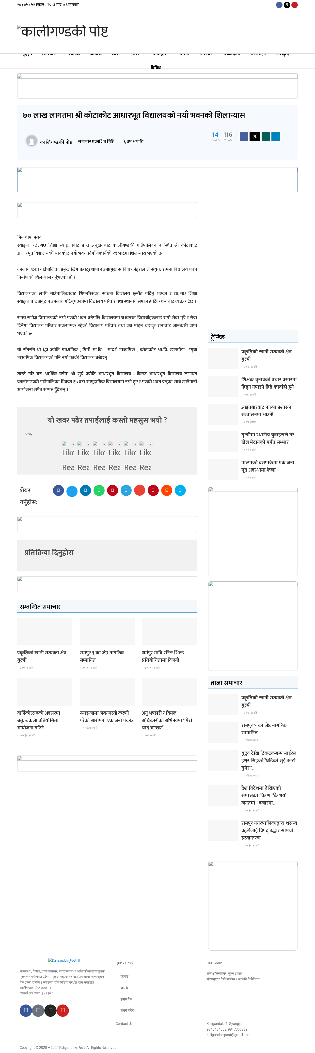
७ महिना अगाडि (151, 668)
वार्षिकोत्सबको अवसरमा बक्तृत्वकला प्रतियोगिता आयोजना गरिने (38, 720)
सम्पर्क (124, 988)
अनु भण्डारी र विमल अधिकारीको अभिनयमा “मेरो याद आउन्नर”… (167, 720)
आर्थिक (96, 54)
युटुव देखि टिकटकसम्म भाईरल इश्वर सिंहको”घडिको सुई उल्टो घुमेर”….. (268, 760)
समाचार (48, 54)
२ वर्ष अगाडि (150, 735)
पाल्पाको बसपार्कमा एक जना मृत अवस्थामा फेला (267, 466)
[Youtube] (63, 1010)
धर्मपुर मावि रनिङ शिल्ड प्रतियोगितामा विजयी (163, 656)
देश (136, 54)
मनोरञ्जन (159, 54)
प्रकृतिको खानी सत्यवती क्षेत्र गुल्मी (41, 656)
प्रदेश (115, 54)
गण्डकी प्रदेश (152, 641)
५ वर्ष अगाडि (249, 422)
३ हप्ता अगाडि (25, 668)
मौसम (184, 54)
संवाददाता (231, 54)
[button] (58, 490)
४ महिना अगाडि (251, 810)
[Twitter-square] (38, 1010)
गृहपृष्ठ (27, 54)
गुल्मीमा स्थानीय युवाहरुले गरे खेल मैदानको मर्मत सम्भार (267, 438)
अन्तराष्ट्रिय (258, 54)
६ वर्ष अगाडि (249, 450)
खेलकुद (282, 54)
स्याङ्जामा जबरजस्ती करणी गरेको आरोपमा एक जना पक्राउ (107, 717)
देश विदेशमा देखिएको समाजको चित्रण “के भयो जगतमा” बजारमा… (264, 795)
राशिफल (206, 54)
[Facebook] (26, 1010)
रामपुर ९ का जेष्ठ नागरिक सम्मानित (102, 656)
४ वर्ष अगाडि (250, 395)
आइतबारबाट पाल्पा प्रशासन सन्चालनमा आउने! (266, 411)
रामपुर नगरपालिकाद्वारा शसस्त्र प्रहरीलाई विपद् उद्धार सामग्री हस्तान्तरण (269, 830)
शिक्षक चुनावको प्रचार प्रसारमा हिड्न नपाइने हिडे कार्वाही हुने (269, 383)
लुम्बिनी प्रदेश (90, 641)
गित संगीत (151, 701)
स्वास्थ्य (74, 54)
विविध (156, 68)
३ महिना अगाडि (89, 668)
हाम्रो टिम (126, 999)
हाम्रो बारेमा (127, 1010)
